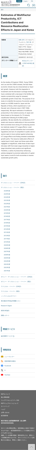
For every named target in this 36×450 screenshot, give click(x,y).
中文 (32, 1)
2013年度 (7, 232)
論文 (2, 9)
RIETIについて (5, 394)
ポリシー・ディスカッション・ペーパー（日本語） (17, 277)
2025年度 (7, 194)
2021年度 (7, 207)
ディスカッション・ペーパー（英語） (13, 187)
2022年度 (7, 203)
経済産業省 (4, 415)
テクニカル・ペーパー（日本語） (11, 286)
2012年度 (7, 235)
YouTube (7, 375)
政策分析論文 (5, 310)
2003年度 (7, 264)
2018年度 (7, 216)
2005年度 (7, 258)
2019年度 (7, 213)
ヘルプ (3, 409)
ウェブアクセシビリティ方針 (10, 400)
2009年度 (7, 245)
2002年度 (7, 267)
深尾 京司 (22, 40)
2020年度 (7, 210)
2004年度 (7, 261)
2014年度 (7, 229)
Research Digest (6, 305)
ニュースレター (9, 356)
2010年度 (7, 242)
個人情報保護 (5, 397)
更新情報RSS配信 (10, 361)
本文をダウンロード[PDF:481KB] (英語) (28, 63)
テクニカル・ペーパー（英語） (11, 291)
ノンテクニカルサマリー (8, 296)
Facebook (7, 366)
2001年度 (7, 271)
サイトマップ (5, 406)
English (26, 1)
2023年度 (7, 200)
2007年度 (7, 251)
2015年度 (7, 226)
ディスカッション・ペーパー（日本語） (13, 182)
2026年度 (7, 191)
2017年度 (7, 219)
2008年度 (7, 248)
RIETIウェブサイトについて (9, 403)
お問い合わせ (5, 412)
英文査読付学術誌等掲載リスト (11, 301)
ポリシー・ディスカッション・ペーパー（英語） (16, 281)
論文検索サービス (6, 336)
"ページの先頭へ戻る (31, 447)
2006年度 (7, 255)
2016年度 (7, 223)
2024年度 (7, 197)
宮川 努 (28, 42)
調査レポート (5, 315)
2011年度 (7, 239)
